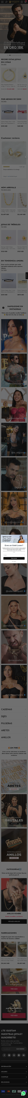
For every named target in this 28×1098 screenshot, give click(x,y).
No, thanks (14, 561)
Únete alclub (14, 558)
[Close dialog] (26, 536)
